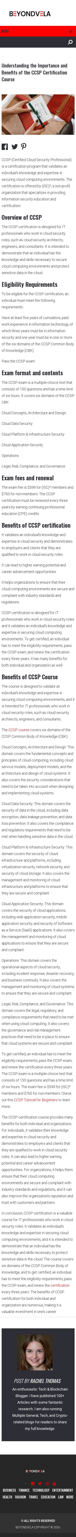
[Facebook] (32, 1483)
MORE (70, 1497)
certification (60, 1285)
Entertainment (62, 1490)
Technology (40, 1490)
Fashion (20, 1497)
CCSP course (19, 730)
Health (7, 1497)
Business (9, 1490)
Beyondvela (24, 1527)
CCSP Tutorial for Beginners (36, 1100)
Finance (24, 1490)
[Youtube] (54, 1483)
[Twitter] (40, 1483)
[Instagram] (47, 1483)
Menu (5, 31)
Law (60, 1497)
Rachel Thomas (45, 1380)
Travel (33, 1497)
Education (48, 1497)
